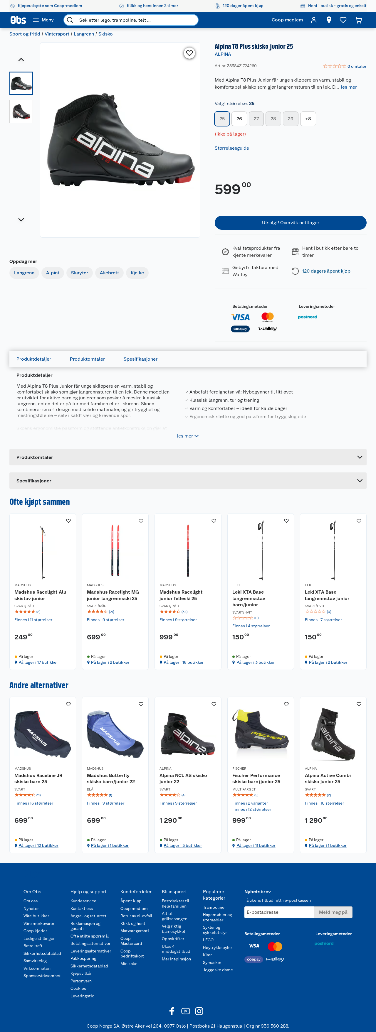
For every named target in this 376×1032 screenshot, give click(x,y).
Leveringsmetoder (317, 306)
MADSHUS (22, 585)
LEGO (208, 940)
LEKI (236, 585)
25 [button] (222, 118)
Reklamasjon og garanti (85, 926)
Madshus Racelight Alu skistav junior (40, 595)
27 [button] (256, 118)
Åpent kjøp (131, 900)
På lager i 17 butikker (38, 662)
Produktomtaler (87, 359)
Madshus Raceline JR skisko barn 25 (38, 779)
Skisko (105, 34)
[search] (70, 20)
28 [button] (273, 118)
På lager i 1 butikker (110, 845)
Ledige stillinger (39, 938)
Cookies (78, 988)
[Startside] (18, 20)
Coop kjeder (35, 930)
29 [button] (290, 118)
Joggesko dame (218, 969)
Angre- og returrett (88, 915)
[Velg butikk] (329, 20)
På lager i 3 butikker (255, 662)
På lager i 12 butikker (38, 845)
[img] (42, 612)
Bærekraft (33, 945)
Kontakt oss (81, 908)
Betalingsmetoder (250, 306)
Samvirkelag (35, 960)
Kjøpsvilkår (81, 973)
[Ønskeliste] (343, 20)
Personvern (81, 981)
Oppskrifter (173, 938)
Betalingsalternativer (90, 943)
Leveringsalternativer (90, 951)
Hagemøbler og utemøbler (217, 917)
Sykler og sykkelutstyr (215, 930)
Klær (207, 954)
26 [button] (239, 118)
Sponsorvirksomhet (42, 975)
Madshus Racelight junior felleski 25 (181, 595)
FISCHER (239, 768)
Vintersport (57, 34)
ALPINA (223, 54)
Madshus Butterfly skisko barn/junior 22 (111, 779)
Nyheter (31, 908)
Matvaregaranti (134, 930)
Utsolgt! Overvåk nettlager (290, 222)
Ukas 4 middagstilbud (176, 949)
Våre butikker (36, 915)
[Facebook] (172, 1011)
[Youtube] (185, 1011)
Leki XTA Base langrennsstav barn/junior (248, 598)
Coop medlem (134, 908)
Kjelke (137, 273)
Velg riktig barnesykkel (173, 929)
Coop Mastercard (131, 941)
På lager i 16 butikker (184, 662)
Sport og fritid (24, 34)
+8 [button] (308, 118)
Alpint (52, 273)
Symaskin (212, 962)
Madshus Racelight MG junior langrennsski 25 (113, 595)
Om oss (31, 900)
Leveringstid (82, 996)
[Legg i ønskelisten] (189, 53)
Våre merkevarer (39, 923)
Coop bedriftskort (132, 954)
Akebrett (109, 273)
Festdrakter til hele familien (175, 903)
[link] (345, 67)
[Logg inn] (314, 20)
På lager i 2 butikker (110, 662)
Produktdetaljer (33, 359)
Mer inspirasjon (176, 959)
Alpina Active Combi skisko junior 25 (328, 779)
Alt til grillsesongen (174, 916)
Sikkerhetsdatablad (42, 953)
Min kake (128, 963)
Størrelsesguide (232, 148)
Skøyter (79, 273)
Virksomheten (37, 968)
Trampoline (213, 907)
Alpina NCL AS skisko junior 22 (183, 779)
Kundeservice (83, 900)
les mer (349, 87)
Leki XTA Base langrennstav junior (327, 595)
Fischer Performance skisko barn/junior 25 (256, 779)
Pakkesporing (83, 958)
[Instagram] (199, 1011)
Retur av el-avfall (136, 915)
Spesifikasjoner (140, 359)
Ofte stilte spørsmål (89, 936)
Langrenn (84, 34)
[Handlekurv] (358, 20)
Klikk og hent (132, 923)
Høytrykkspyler (217, 947)
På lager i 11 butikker (256, 845)
